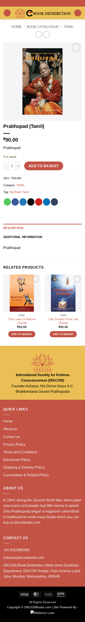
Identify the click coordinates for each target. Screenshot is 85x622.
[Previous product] (46, 34)
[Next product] (38, 34)
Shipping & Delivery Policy (24, 467)
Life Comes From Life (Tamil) (63, 321)
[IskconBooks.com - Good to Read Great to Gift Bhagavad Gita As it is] (42, 13)
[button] (7, 13)
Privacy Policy (14, 444)
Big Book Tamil (19, 192)
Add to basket (44, 166)
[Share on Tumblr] (54, 202)
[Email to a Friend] (30, 202)
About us (10, 429)
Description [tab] (13, 228)
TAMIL (69, 27)
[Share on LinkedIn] (46, 202)
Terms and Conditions (20, 452)
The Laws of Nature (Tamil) (22, 321)
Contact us (11, 437)
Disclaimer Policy (16, 460)
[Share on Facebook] (15, 202)
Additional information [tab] (22, 237)
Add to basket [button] (21, 334)
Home (16, 27)
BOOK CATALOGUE (43, 27)
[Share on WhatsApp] (7, 202)
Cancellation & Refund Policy (26, 475)
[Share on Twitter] (23, 202)
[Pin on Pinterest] (38, 202)
